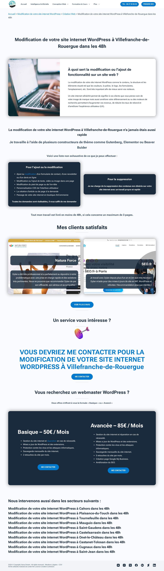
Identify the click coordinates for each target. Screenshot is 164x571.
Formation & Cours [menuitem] (79, 4)
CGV (60, 565)
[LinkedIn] (154, 565)
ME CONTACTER (82, 376)
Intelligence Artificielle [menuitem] (40, 4)
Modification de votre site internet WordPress (38, 14)
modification (30, 174)
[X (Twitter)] (130, 565)
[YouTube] (118, 565)
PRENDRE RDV (148, 4)
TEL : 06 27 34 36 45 (129, 4)
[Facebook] (136, 565)
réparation (52, 441)
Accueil (11, 14)
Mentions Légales (51, 565)
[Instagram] (124, 565)
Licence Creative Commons (44, 567)
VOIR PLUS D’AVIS (82, 304)
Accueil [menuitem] (24, 4)
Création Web (69, 14)
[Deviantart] (148, 565)
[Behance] (142, 565)
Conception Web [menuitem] (59, 4)
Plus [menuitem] (95, 4)
